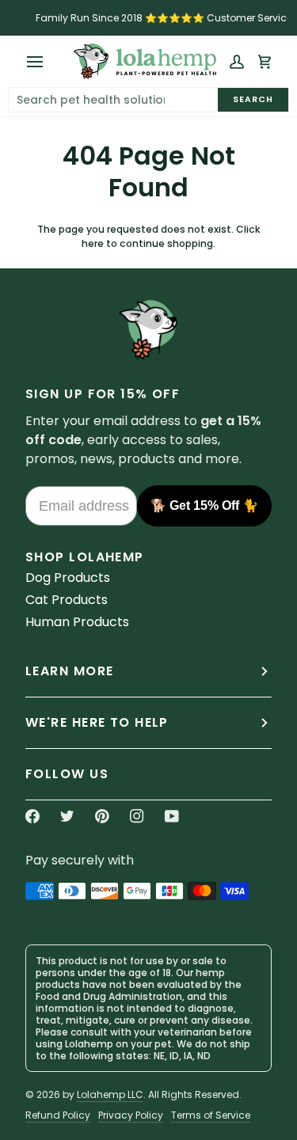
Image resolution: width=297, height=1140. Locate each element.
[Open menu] (39, 61)
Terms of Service (210, 1115)
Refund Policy (57, 1115)
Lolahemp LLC (110, 1094)
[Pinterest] (102, 816)
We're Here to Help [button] (97, 722)
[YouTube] (172, 816)
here (93, 243)
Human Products (77, 622)
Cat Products (66, 600)
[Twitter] (67, 816)
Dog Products (67, 577)
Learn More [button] (69, 671)
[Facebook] (32, 816)
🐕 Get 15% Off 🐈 (204, 505)
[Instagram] (137, 816)
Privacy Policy (130, 1115)
